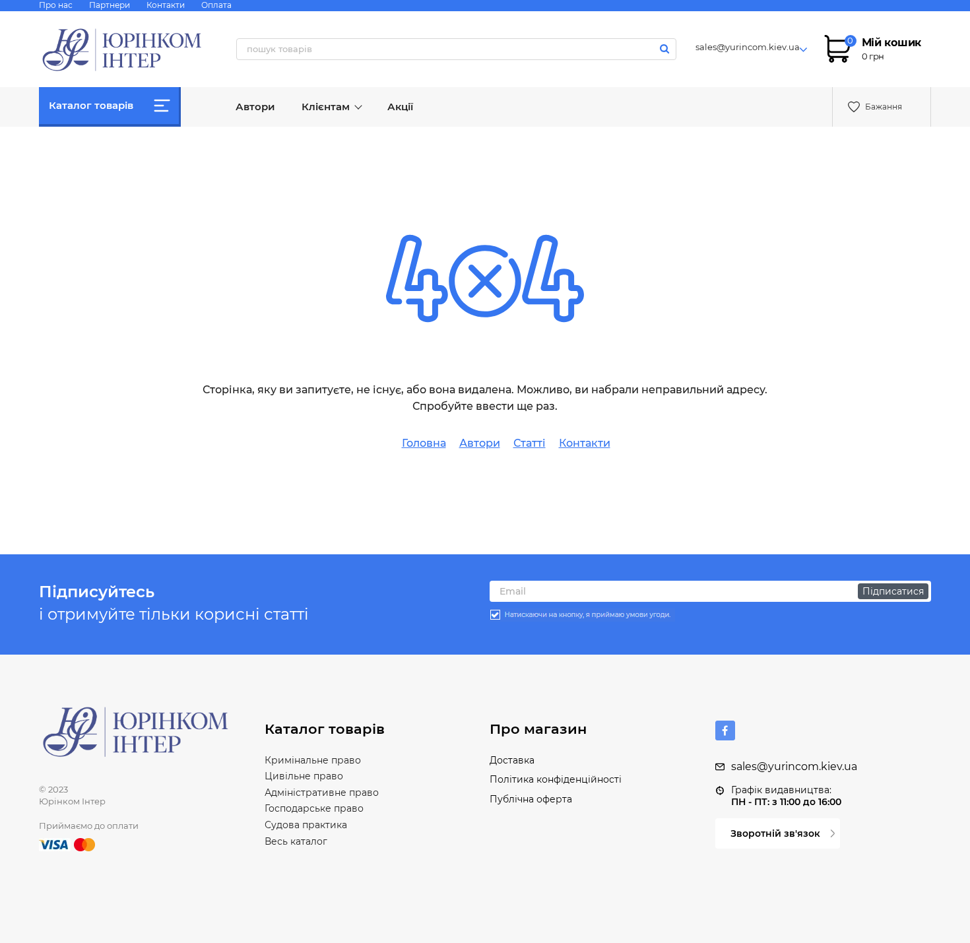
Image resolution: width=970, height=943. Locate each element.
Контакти (165, 5)
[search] (665, 48)
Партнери (109, 5)
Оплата (216, 5)
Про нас (56, 5)
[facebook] (725, 730)
